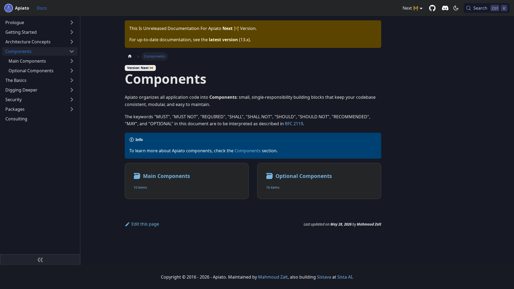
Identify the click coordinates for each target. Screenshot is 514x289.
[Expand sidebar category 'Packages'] (72, 109)
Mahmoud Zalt (273, 277)
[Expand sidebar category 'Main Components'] (72, 61)
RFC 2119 (294, 124)
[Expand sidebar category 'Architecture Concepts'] (72, 41)
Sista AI (344, 277)
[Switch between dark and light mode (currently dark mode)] (456, 8)
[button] (40, 22)
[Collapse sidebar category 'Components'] (72, 51)
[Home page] (130, 56)
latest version (223, 40)
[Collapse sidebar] (40, 259)
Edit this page (145, 224)
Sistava (324, 277)
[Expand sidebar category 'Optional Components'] (72, 70)
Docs (42, 8)
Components (248, 151)
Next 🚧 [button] (410, 8)
